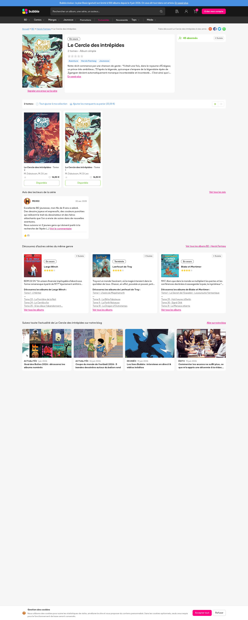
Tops (133, 19)
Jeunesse (68, 19)
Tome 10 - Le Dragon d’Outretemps (110, 306)
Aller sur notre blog (216, 322)
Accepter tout (202, 612)
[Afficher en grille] (215, 104)
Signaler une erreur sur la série (42, 90)
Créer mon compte (213, 11)
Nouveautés (122, 20)
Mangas (52, 19)
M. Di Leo (42, 173)
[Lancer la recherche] (161, 11)
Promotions (85, 20)
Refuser (219, 612)
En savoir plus (181, 3)
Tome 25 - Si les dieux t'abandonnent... (43, 306)
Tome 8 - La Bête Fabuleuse (106, 299)
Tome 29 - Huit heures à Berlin (176, 299)
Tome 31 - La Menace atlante (175, 306)
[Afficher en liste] (221, 104)
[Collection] (177, 11)
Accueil (25, 29)
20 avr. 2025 (81, 201)
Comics (37, 19)
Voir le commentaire (61, 228)
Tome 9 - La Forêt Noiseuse (106, 302)
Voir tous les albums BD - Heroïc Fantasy (206, 246)
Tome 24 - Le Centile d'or (36, 302)
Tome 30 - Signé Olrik (171, 302)
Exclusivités (103, 20)
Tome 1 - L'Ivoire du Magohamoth (109, 292)
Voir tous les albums (34, 309)
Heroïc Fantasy (44, 29)
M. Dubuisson (30, 173)
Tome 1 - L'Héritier (32, 292)
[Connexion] (186, 11)
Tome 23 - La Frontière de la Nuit (40, 299)
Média (150, 19)
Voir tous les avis (217, 192)
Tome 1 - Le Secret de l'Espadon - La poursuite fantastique (190, 292)
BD (25, 19)
